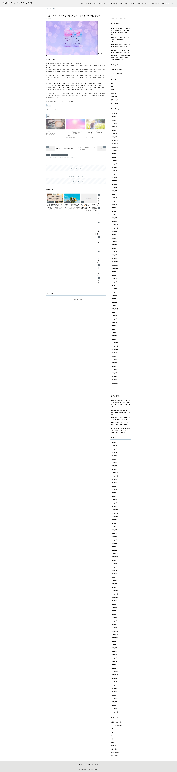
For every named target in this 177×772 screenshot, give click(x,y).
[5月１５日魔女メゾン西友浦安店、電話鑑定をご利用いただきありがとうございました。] (75, 124)
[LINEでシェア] (76, 168)
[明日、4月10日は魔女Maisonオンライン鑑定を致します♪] (95, 124)
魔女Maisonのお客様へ (54, 131)
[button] (80, 168)
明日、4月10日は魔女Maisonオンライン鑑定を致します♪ (95, 132)
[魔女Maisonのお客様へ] (55, 124)
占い (49, 155)
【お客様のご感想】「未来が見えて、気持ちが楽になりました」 (120, 45)
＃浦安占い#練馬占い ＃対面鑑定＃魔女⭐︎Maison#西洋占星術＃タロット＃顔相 (66, 157)
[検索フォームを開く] (172, 3)
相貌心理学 (55, 155)
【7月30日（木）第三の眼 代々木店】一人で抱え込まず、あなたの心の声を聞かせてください (120, 57)
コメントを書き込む (76, 299)
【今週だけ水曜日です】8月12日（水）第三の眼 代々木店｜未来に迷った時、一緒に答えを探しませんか (120, 31)
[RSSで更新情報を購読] (83, 181)
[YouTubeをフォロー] (73, 181)
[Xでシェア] (71, 168)
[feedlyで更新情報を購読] (78, 181)
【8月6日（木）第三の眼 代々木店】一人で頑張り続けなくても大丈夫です (120, 39)
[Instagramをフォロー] (69, 181)
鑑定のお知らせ (63, 155)
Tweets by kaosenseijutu (118, 18)
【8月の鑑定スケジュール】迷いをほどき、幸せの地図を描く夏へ (121, 51)
